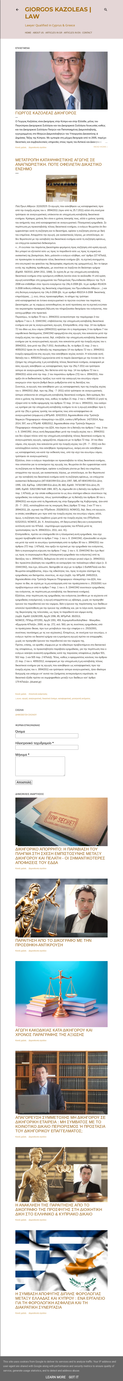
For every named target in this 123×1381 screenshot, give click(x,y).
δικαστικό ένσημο (49, 698)
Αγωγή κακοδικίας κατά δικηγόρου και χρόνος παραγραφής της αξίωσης (53, 1032)
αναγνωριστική (35, 698)
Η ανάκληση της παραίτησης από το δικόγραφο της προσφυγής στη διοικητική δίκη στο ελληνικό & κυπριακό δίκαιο (58, 1209)
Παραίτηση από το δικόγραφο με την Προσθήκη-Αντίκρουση (53, 942)
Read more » (101, 146)
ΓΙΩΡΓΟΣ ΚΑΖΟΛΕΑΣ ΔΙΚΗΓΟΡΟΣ (45, 113)
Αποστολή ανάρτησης (38, 694)
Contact (87, 33)
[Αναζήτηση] (106, 9)
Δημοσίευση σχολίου (37, 147)
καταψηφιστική (64, 698)
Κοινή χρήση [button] (20, 147)
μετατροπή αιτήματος (81, 698)
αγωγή (25, 698)
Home (28, 33)
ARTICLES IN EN (72, 33)
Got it (74, 1377)
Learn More (56, 1377)
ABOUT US (38, 33)
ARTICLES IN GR (53, 33)
